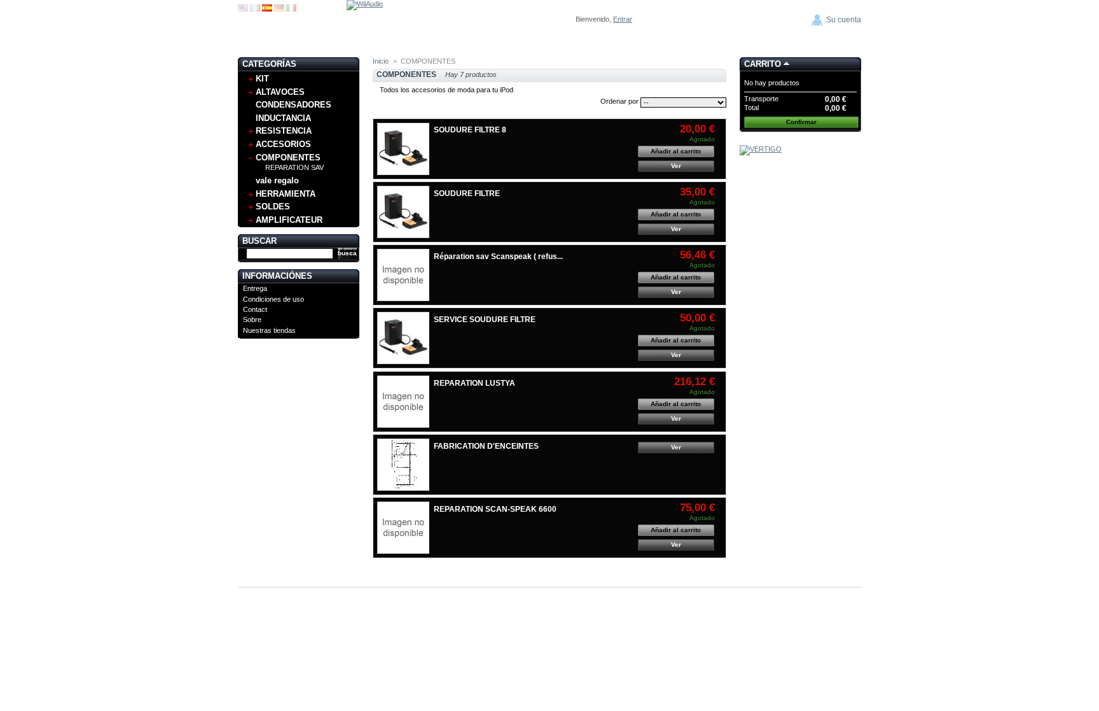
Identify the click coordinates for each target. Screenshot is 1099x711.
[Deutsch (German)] (279, 9)
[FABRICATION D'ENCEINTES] (403, 465)
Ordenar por (619, 101)
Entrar (622, 19)
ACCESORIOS (283, 144)
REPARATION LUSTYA (474, 383)
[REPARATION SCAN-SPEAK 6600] (403, 528)
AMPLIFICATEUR (289, 220)
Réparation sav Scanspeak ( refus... (498, 256)
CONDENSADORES (293, 104)
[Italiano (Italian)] (291, 9)
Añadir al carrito (676, 151)
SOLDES (273, 206)
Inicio (381, 61)
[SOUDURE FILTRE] (403, 212)
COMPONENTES (288, 157)
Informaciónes (277, 276)
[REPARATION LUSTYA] (403, 402)
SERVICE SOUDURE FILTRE (485, 319)
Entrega (255, 288)
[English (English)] (243, 9)
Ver (676, 165)
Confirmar (801, 121)
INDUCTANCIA (283, 118)
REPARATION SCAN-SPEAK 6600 (495, 509)
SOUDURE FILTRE (467, 193)
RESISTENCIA (284, 131)
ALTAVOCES (280, 92)
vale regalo (277, 180)
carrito (762, 64)
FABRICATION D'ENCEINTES (486, 446)
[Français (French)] (255, 9)
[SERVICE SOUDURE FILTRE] (403, 338)
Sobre (252, 319)
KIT (262, 78)
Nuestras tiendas (269, 330)
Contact (255, 309)
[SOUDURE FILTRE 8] (403, 149)
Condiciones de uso (273, 299)
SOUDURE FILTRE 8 (470, 129)
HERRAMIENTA (285, 194)
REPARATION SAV (294, 167)
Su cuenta (843, 19)
